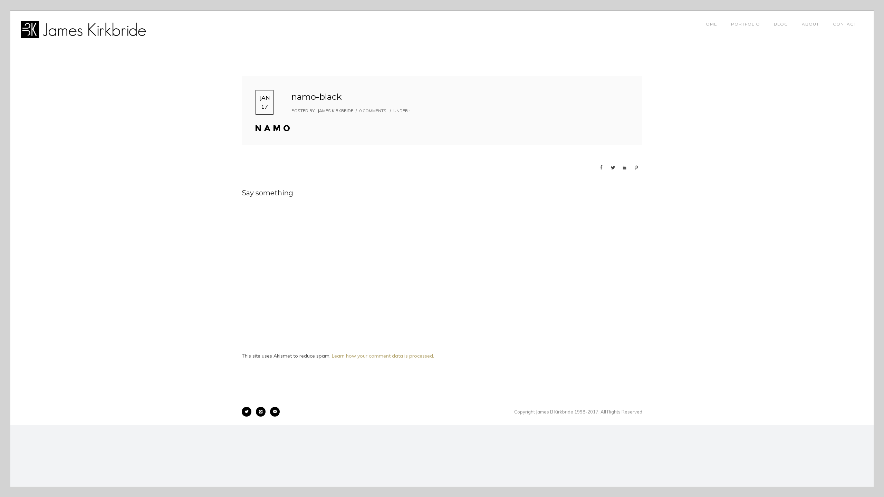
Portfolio (745, 24)
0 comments (372, 110)
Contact (844, 24)
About (810, 24)
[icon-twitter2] (248, 412)
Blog (781, 24)
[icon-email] (275, 412)
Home (709, 24)
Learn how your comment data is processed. (383, 356)
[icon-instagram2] (262, 412)
